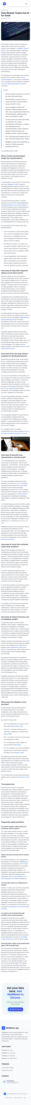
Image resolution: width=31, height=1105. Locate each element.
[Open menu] (26, 4)
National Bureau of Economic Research (15, 205)
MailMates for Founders (8, 1055)
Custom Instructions (7, 1070)
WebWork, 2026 (13, 184)
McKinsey (17, 745)
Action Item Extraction (8, 1067)
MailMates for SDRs (7, 1050)
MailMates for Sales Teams (9, 1058)
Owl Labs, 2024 (22, 485)
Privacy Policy (8, 1097)
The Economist (9, 388)
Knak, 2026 (7, 734)
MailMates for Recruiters (8, 1053)
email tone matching (7, 539)
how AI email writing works (11, 83)
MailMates (23, 861)
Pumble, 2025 (19, 752)
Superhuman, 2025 (16, 647)
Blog (25, 1097)
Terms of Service (18, 1097)
